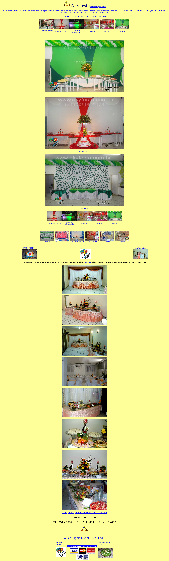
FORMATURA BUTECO (46, 30)
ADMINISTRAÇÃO (77, 242)
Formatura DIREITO (61, 31)
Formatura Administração (76, 31)
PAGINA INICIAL (59, 543)
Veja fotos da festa (140, 248)
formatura (107, 31)
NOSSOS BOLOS (29, 248)
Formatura (92, 31)
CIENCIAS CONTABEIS (92, 241)
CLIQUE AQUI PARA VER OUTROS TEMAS (84, 512)
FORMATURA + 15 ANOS (62, 241)
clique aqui (88, 262)
